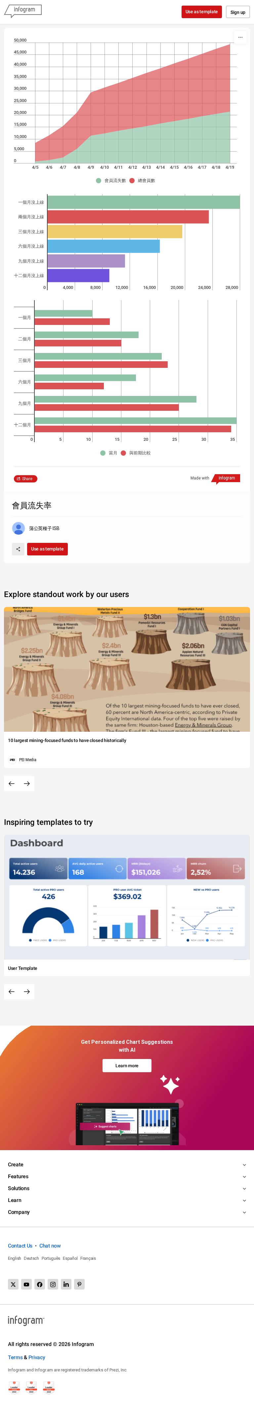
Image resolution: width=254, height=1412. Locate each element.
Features (18, 1176)
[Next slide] (27, 783)
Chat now (50, 1246)
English (14, 1258)
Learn (14, 1200)
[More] (240, 37)
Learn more (127, 1065)
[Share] (18, 549)
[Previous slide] (11, 783)
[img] (132, 137)
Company (19, 1212)
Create (15, 1164)
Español (70, 1258)
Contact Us (20, 1246)
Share (27, 479)
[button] (112, 180)
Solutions (18, 1188)
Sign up (238, 12)
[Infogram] (23, 12)
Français (88, 1258)
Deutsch (31, 1258)
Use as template (202, 11)
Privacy (36, 1357)
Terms (15, 1357)
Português (51, 1258)
